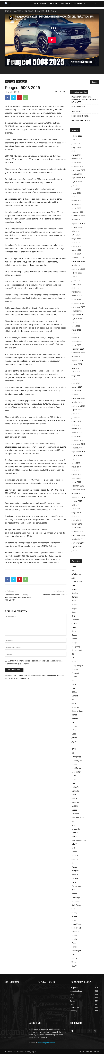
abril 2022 (76, 333)
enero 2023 (76, 299)
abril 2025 (76, 197)
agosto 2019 (77, 455)
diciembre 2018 (78, 486)
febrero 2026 (77, 158)
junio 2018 (76, 508)
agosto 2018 (77, 501)
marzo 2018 (76, 520)
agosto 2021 (77, 364)
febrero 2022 (77, 341)
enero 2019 (76, 482)
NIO (73, 848)
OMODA (75, 859)
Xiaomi (74, 958)
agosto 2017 (77, 546)
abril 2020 (76, 425)
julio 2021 (76, 368)
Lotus (74, 783)
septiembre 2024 (78, 223)
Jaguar (74, 741)
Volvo (74, 954)
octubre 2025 (77, 174)
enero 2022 (76, 345)
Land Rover (76, 768)
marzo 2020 (76, 429)
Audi (73, 585)
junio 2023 (76, 280)
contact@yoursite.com (46, 1042)
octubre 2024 (77, 219)
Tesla (74, 943)
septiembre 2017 (78, 543)
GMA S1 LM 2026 (78, 107)
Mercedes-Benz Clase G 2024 (54, 595)
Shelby (74, 912)
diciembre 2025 (78, 166)
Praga (74, 882)
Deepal (74, 635)
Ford (73, 688)
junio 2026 (76, 143)
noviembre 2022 (78, 307)
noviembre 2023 (78, 261)
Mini (73, 825)
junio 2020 (76, 417)
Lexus (74, 779)
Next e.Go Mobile (79, 840)
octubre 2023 (77, 265)
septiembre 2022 (78, 314)
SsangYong (76, 928)
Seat (73, 909)
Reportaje (76, 897)
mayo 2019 (76, 467)
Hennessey (76, 707)
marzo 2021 (76, 383)
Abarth (74, 566)
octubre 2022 (77, 311)
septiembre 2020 (78, 406)
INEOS (74, 726)
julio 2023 (76, 276)
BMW (74, 600)
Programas (76, 886)
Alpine (74, 578)
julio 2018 (76, 505)
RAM (73, 890)
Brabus (74, 604)
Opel (73, 863)
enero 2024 (76, 254)
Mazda (74, 810)
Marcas (17, 10)
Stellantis (75, 931)
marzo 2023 (76, 292)
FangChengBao (78, 665)
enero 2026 (76, 162)
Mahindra (75, 791)
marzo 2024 (76, 246)
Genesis (75, 696)
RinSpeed (75, 901)
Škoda (74, 916)
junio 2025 (76, 189)
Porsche (75, 878)
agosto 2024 (77, 227)
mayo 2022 (76, 330)
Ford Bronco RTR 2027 (80, 116)
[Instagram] (89, 1031)
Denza (74, 638)
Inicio (8, 10)
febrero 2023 (77, 295)
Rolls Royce (76, 905)
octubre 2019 (77, 448)
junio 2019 (76, 463)
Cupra (74, 627)
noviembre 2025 (78, 170)
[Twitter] (13, 97)
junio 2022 (76, 326)
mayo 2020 (76, 421)
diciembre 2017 (78, 531)
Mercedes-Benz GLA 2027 (82, 120)
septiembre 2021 (78, 360)
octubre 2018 (77, 493)
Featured (75, 673)
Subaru (74, 935)
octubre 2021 (77, 356)
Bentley (75, 593)
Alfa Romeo (76, 574)
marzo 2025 (76, 200)
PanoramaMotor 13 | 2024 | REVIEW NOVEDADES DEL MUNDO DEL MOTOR (19, 597)
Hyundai (75, 718)
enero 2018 (76, 527)
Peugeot (28, 10)
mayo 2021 (76, 375)
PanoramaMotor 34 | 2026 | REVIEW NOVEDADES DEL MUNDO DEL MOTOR (85, 99)
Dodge (74, 642)
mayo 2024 (76, 238)
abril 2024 (76, 242)
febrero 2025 (77, 204)
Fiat (73, 680)
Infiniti (74, 730)
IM (73, 722)
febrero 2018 (77, 524)
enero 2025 (76, 208)
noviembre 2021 (78, 352)
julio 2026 (76, 139)
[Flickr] (83, 1031)
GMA (74, 699)
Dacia (74, 631)
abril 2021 (76, 379)
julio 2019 (76, 459)
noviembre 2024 (78, 216)
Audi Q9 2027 (77, 111)
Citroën (74, 623)
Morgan (75, 836)
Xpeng (74, 962)
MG (73, 821)
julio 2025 (76, 185)
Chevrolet (75, 619)
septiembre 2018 (78, 497)
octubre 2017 (77, 539)
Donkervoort (77, 650)
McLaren (75, 813)
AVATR (74, 589)
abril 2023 (76, 288)
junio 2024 (76, 235)
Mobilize (75, 832)
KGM (74, 749)
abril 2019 (76, 470)
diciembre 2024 (78, 212)
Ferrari (74, 677)
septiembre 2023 (78, 269)
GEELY (74, 692)
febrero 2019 (77, 478)
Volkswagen (76, 950)
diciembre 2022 (78, 303)
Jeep (73, 745)
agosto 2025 (77, 181)
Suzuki (74, 939)
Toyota (74, 947)
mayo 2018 (76, 512)
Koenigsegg (76, 756)
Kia (73, 753)
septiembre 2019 (78, 451)
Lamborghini (77, 760)
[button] (96, 4)
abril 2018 (76, 516)
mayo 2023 (76, 284)
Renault (75, 893)
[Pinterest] (19, 97)
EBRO (74, 658)
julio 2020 (76, 413)
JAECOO (75, 737)
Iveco (74, 734)
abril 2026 (76, 151)
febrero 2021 (77, 387)
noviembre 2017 (78, 535)
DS (73, 654)
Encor (74, 661)
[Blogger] (72, 1031)
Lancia (74, 764)
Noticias (75, 855)
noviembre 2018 (78, 489)
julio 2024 (76, 231)
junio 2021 (76, 371)
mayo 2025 (76, 193)
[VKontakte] (95, 1031)
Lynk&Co (75, 787)
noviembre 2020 (78, 398)
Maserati (75, 802)
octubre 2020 (77, 402)
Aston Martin (77, 581)
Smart (74, 920)
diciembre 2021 (78, 349)
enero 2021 (76, 390)
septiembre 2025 (78, 177)
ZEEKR (74, 966)
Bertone (75, 597)
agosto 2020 (77, 410)
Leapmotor (76, 772)
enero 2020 (76, 436)
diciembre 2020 (78, 394)
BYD (73, 616)
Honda (74, 715)
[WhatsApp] (25, 97)
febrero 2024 (77, 250)
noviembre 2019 (78, 444)
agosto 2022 (77, 318)
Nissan (74, 852)
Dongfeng (76, 646)
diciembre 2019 (78, 440)
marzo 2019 (76, 474)
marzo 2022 (76, 337)
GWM (74, 703)
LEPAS (74, 775)
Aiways (74, 570)
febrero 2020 (77, 432)
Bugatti (74, 608)
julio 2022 (76, 322)
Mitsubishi (76, 829)
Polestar (75, 874)
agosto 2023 (77, 273)
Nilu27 (74, 844)
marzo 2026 (76, 155)
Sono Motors (77, 924)
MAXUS (75, 806)
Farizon (75, 669)
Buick (74, 612)
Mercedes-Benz (78, 817)
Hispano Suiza (77, 711)
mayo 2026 (76, 147)
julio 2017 (76, 550)
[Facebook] (7, 97)
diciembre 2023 (78, 257)
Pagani (74, 867)
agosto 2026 (77, 136)
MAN (74, 794)
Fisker (74, 684)
